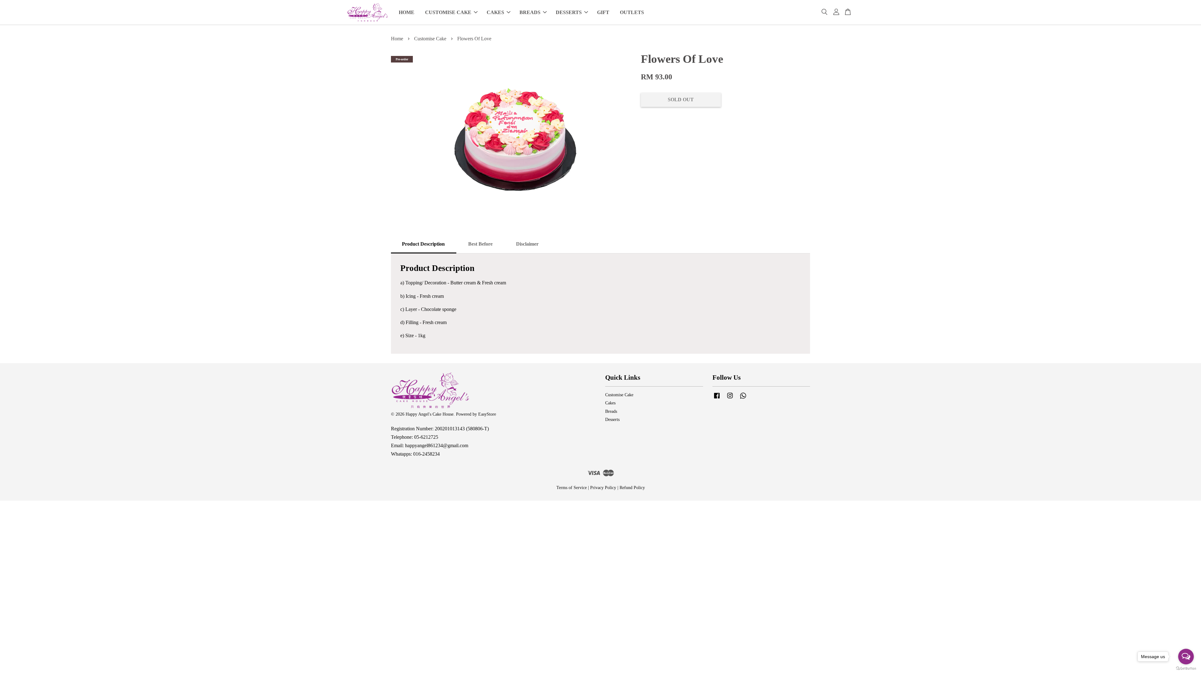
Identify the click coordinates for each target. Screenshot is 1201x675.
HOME (406, 12)
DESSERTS (569, 12)
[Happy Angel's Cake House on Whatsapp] (743, 398)
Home (397, 38)
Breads (611, 411)
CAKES (495, 12)
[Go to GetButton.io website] (1186, 669)
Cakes (610, 403)
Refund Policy (632, 487)
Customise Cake (430, 38)
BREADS (529, 12)
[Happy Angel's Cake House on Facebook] (716, 398)
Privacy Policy (603, 487)
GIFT (603, 12)
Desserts (612, 419)
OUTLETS (632, 12)
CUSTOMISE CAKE (448, 12)
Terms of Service (571, 487)
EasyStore (487, 414)
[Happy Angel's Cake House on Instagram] (730, 398)
